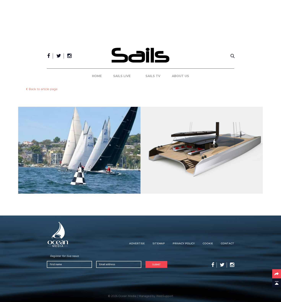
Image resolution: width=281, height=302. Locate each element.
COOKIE (208, 243)
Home (97, 76)
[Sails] (140, 55)
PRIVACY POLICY (184, 243)
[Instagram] (69, 56)
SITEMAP (159, 243)
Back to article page (43, 89)
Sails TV (152, 76)
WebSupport (164, 296)
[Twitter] (58, 56)
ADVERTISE (137, 243)
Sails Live (122, 76)
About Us (180, 76)
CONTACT (227, 243)
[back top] (276, 283)
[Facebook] (48, 56)
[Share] (276, 273)
